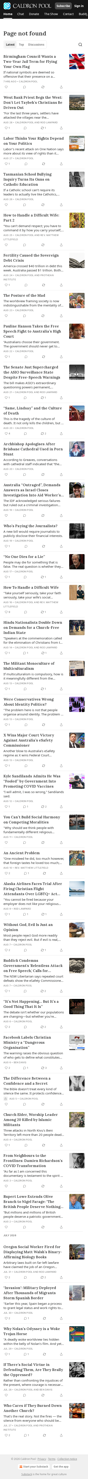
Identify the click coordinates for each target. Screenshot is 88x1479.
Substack (26, 1474)
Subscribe (63, 6)
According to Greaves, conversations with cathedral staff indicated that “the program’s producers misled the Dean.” (32, 462)
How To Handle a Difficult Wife (31, 587)
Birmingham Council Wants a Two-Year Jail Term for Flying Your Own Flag (30, 61)
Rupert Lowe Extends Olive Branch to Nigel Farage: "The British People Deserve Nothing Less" (31, 1201)
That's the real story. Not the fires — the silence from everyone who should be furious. (32, 1418)
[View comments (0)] (24, 87)
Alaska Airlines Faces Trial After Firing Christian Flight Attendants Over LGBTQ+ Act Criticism (32, 888)
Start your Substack (35, 1466)
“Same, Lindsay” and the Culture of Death (32, 411)
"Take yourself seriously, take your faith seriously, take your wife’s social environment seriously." (32, 595)
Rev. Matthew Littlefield (31, 867)
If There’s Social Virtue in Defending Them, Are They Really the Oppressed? (33, 1369)
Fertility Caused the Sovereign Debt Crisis (31, 258)
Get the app (61, 1466)
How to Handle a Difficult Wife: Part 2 (31, 218)
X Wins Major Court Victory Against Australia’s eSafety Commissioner (28, 740)
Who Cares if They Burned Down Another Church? (32, 1408)
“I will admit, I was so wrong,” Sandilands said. (33, 794)
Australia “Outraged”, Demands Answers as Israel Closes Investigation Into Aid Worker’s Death (32, 490)
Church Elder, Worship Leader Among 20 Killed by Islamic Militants (30, 1119)
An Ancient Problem (21, 853)
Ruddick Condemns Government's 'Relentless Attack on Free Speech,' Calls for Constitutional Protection (33, 965)
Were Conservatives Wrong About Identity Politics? (28, 702)
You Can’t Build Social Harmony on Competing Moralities (31, 819)
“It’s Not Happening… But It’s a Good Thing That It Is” (31, 1004)
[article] (44, 72)
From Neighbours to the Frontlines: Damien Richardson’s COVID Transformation (33, 1160)
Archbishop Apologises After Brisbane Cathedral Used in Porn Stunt (33, 449)
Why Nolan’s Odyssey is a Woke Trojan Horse (31, 1331)
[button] (8, 14)
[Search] (80, 44)
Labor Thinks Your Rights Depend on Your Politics (33, 141)
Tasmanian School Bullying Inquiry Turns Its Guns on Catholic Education (27, 179)
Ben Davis (20, 1062)
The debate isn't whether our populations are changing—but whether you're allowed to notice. (33, 1014)
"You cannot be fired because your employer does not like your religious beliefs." (31, 901)
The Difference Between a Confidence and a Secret (27, 1081)
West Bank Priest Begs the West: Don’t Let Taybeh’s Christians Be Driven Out (32, 102)
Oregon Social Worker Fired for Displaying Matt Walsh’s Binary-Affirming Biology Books (32, 1251)
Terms (52, 1459)
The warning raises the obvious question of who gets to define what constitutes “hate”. (33, 1055)
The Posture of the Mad (24, 295)
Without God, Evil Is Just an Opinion (28, 927)
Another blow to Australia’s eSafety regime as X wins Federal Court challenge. (29, 753)
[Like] (6, 87)
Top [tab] (21, 44)
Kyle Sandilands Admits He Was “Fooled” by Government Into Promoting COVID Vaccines (31, 781)
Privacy (42, 1459)
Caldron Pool (28, 81)
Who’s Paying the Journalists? (30, 526)
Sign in (79, 6)
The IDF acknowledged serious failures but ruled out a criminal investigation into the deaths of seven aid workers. (31, 503)
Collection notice (67, 1459)
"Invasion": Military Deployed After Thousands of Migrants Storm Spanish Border (29, 1292)
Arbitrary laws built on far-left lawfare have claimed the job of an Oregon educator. (31, 1264)
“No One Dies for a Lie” (24, 556)
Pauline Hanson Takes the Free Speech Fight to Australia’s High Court (32, 331)
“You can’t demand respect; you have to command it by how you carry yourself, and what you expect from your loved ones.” (32, 228)
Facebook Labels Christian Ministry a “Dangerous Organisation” (27, 1042)
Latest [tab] (10, 44)
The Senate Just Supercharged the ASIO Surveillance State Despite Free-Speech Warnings (31, 372)
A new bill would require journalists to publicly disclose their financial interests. (33, 533)
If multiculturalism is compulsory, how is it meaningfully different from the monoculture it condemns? (33, 676)
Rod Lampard (49, 122)
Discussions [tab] (36, 44)
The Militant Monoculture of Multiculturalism (28, 666)
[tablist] (25, 44)
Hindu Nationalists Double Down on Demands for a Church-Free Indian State (32, 627)
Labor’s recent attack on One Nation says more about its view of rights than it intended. (33, 151)
